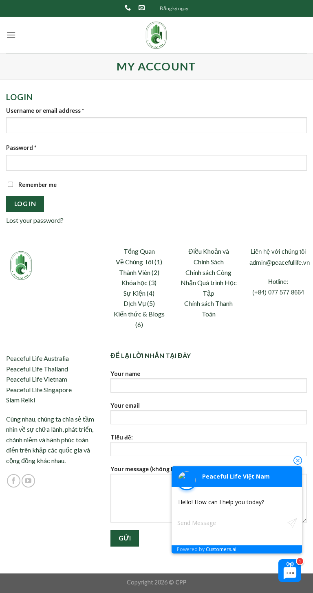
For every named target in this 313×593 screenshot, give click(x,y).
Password (21, 147)
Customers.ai (221, 549)
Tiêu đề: (121, 437)
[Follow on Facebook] (13, 481)
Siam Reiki (20, 400)
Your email (125, 405)
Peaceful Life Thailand (37, 369)
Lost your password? (35, 220)
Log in (25, 203)
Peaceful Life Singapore (39, 389)
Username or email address (45, 110)
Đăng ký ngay (174, 8)
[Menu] (11, 35)
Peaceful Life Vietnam (36, 379)
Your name (125, 373)
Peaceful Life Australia (37, 358)
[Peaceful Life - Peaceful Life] (157, 35)
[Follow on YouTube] (28, 481)
